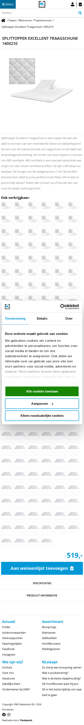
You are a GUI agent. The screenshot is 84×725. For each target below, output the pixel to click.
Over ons (8, 673)
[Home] (3, 20)
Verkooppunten (12, 638)
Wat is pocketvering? (55, 673)
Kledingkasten (51, 649)
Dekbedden (49, 638)
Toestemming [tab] (15, 318)
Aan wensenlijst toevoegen (39, 568)
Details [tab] (42, 318)
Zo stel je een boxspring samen (61, 667)
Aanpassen (39, 403)
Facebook (8, 649)
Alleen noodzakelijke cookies (42, 415)
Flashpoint (26, 720)
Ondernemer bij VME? (16, 689)
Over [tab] (69, 318)
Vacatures (8, 678)
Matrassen (49, 633)
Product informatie (42, 595)
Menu (9, 4)
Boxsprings (49, 627)
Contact (7, 667)
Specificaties (42, 583)
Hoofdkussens (51, 643)
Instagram (8, 654)
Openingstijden (12, 643)
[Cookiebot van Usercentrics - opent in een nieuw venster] (60, 307)
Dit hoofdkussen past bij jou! (60, 684)
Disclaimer (8, 709)
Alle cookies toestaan (42, 391)
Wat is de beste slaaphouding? (61, 678)
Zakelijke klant (11, 684)
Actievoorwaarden (14, 633)
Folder (6, 627)
